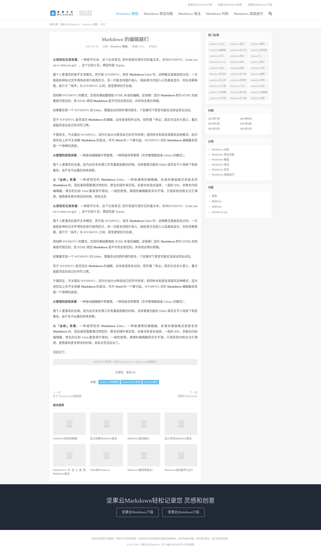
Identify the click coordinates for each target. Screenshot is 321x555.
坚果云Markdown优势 (230, 4)
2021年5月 (214, 123)
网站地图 (189, 544)
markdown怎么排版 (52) (238, 75)
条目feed (216, 201)
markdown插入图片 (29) (238, 93)
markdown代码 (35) (258, 87)
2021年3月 (214, 128)
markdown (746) (217, 44)
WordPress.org (219, 212)
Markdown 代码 (217, 14)
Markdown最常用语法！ (140, 470)
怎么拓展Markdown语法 (103, 438)
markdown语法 (151, 382)
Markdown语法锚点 (138, 438)
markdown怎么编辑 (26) (238, 99)
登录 (214, 196)
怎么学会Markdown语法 (178, 438)
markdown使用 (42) (258, 81)
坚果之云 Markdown (62, 13)
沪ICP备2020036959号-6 (173, 544)
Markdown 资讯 (220, 169)
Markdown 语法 (189, 14)
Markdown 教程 (127, 14)
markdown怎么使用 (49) (218, 81)
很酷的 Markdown (187, 396)
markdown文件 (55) (258, 69)
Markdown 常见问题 (158, 14)
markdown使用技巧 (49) (238, 81)
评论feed (216, 206)
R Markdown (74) (218, 62)
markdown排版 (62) (237, 69)
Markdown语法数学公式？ (179, 470)
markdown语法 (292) (237, 45)
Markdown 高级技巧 (248, 14)
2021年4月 (246, 123)
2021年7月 (214, 118)
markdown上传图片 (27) (218, 99)
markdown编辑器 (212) (218, 51)
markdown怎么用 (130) (238, 51)
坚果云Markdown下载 (260, 4)
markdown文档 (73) (237, 63)
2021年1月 (246, 128)
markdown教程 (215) (258, 45)
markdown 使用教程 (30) (218, 93)
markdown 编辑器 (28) (259, 93)
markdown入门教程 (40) (218, 87)
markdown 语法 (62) (217, 69)
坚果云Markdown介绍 (200, 4)
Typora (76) (256, 56)
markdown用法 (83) (237, 57)
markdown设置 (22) (258, 99)
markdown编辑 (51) (258, 75)
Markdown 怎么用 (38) (237, 87)
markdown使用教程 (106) (259, 51)
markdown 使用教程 (109, 382)
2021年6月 (246, 118)
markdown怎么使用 (131, 382)
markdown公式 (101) (216, 57)
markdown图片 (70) (258, 63)
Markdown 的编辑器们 (125, 39)
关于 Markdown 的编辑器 (67, 396)
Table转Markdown (100, 470)
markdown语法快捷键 (65, 438)
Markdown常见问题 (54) (218, 75)
